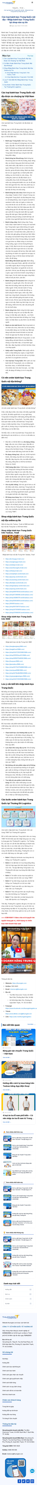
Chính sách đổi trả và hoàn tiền (11, 1390)
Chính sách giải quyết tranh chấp (12, 1378)
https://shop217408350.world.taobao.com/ (19, 612)
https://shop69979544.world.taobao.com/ (19, 592)
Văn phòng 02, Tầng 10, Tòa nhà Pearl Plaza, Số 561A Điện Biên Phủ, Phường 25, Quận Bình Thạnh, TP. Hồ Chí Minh (18, 1440)
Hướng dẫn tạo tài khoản (10, 1410)
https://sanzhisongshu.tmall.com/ (16, 568)
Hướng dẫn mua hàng (9, 1414)
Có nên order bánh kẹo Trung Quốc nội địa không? (18, 64)
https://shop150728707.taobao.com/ (17, 606)
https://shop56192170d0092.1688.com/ (18, 658)
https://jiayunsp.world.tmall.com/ (16, 577)
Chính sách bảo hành (8, 1370)
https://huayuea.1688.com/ (14, 661)
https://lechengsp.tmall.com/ (15, 559)
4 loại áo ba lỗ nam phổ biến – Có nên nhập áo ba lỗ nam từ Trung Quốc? (18, 1118)
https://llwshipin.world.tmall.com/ (16, 583)
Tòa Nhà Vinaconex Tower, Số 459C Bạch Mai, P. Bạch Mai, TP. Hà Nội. (18, 1432)
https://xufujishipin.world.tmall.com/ (17, 574)
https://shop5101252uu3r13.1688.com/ (18, 655)
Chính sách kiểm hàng (9, 1382)
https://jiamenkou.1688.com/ (15, 664)
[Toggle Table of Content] (30, 55)
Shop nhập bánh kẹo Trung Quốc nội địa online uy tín (18, 69)
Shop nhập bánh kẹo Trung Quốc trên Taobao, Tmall (18, 73)
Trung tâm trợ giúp (8, 1406)
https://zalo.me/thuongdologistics (20, 1017)
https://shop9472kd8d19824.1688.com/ (18, 673)
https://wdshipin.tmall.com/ (14, 565)
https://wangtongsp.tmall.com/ (15, 562)
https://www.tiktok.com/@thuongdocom (19, 1014)
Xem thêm (32, 1024)
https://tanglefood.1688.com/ (15, 649)
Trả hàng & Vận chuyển (9, 1418)
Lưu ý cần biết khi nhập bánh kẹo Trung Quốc (18, 81)
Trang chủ (15, 8)
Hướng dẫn (5, 1363)
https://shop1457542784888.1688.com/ (18, 667)
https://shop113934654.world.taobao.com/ (19, 601)
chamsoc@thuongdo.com (18, 989)
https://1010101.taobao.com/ (14, 603)
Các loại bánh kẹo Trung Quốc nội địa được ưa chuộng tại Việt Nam (17, 60)
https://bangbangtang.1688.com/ (16, 646)
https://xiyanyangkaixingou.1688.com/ (18, 676)
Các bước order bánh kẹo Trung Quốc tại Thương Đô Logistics (17, 86)
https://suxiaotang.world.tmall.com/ (17, 580)
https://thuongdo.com (19, 983)
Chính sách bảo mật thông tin (11, 1366)
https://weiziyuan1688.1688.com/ (16, 670)
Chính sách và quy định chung (11, 1386)
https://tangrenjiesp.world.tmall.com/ (17, 586)
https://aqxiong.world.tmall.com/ (16, 589)
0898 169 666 (9, 1450)
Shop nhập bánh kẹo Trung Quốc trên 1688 (20, 77)
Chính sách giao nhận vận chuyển (12, 1374)
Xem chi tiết (7, 1057)
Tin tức (21, 8)
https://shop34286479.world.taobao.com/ (19, 597)
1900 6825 (11, 1446)
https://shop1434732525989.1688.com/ (18, 652)
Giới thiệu (5, 1359)
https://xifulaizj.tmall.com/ (14, 571)
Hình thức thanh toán (8, 1394)
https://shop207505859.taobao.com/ (18, 609)
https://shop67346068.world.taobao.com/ (19, 595)
